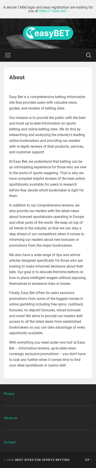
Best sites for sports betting (42, 459)
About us (10, 418)
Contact (10, 442)
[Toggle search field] (88, 55)
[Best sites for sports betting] (48, 33)
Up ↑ (88, 459)
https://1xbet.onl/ (53, 11)
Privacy (9, 394)
